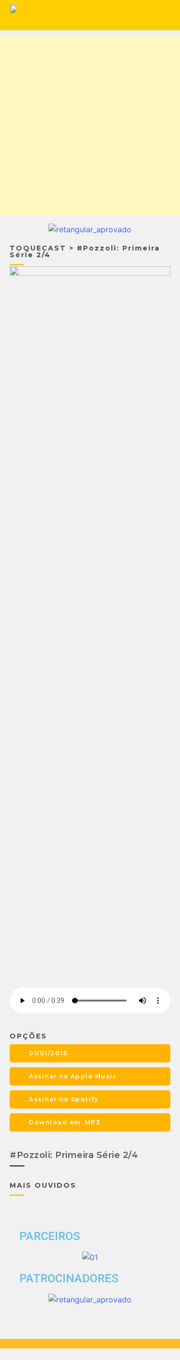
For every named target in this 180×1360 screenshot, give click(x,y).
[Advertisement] (90, 125)
